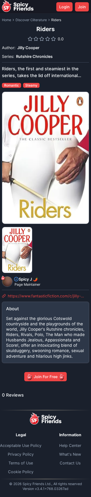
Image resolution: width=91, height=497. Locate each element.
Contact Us (70, 463)
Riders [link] (56, 20)
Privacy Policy (21, 454)
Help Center (70, 445)
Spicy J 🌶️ (28, 279)
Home (6, 20)
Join (82, 6)
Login (64, 6)
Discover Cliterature (31, 20)
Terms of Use (20, 463)
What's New (70, 454)
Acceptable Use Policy (20, 445)
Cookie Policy (20, 471)
